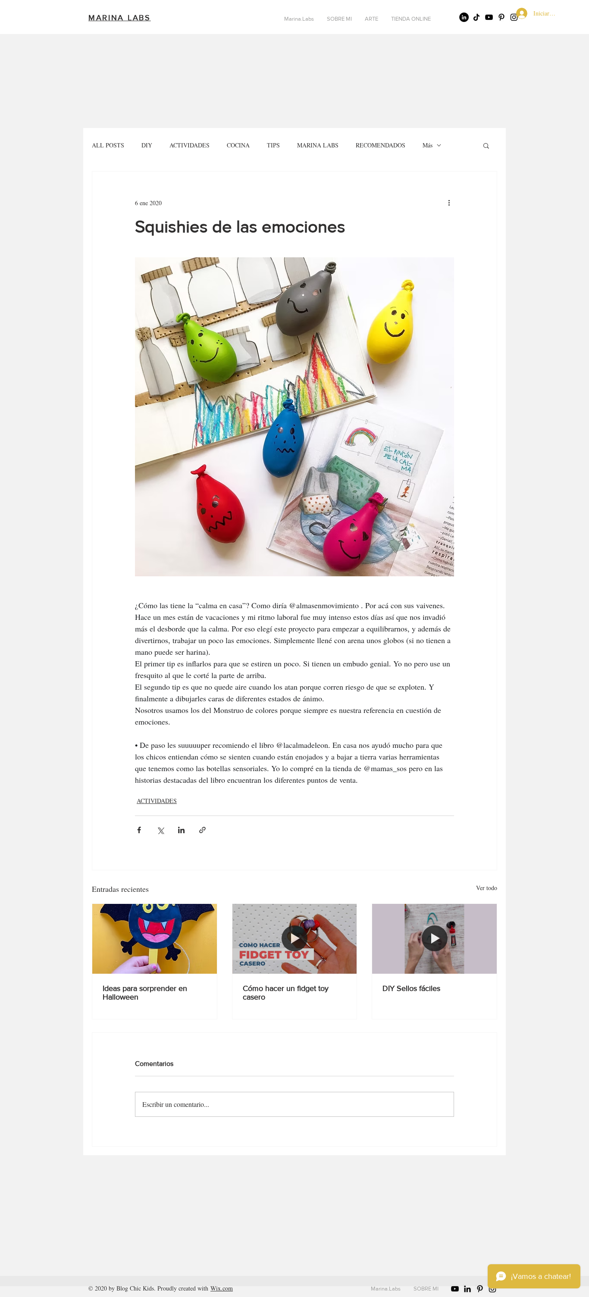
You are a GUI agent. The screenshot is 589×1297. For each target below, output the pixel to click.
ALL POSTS (108, 145)
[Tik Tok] (476, 17)
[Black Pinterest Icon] (501, 17)
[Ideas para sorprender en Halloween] (154, 939)
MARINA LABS (317, 145)
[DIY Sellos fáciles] (434, 939)
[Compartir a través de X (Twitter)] (160, 830)
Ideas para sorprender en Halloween (145, 992)
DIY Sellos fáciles (411, 988)
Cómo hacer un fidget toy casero (286, 992)
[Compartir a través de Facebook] (139, 830)
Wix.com (221, 1288)
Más (427, 145)
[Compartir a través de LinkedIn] (181, 830)
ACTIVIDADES (189, 145)
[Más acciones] (449, 202)
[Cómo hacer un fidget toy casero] (294, 939)
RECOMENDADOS (380, 145)
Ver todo (486, 888)
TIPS (273, 145)
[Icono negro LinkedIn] (467, 1289)
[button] (486, 145)
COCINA (238, 145)
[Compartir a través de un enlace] (202, 830)
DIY (146, 145)
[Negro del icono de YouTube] (489, 17)
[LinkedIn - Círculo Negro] (464, 17)
